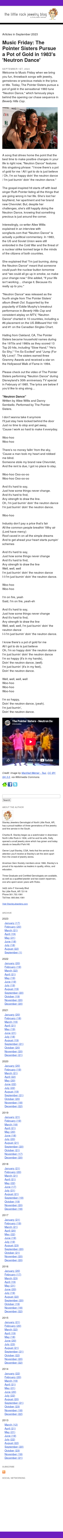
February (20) (13, 926)
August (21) (12, 1143)
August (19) (12, 989)
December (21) (14, 1055)
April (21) (10, 974)
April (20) (10, 1230)
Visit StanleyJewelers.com (15, 903)
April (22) (10, 1077)
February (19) (13, 967)
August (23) (12, 1245)
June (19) (10, 981)
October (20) (12, 1047)
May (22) (10, 1183)
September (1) (13, 952)
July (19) (10, 985)
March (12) (11, 1424)
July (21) (10, 1190)
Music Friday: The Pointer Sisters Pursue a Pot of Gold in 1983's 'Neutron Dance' (29, 51)
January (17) (12, 923)
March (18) (11, 1124)
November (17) (14, 1154)
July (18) (10, 945)
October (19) (12, 996)
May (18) (10, 1337)
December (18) (14, 1209)
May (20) (10, 1080)
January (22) (12, 1373)
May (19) (10, 978)
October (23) (12, 1406)
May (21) (10, 938)
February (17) (13, 1274)
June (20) (10, 1289)
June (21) (10, 1033)
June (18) (10, 941)
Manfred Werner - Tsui (34, 773)
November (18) (14, 1102)
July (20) (10, 1139)
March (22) (11, 970)
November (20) (14, 1000)
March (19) (11, 1022)
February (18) (13, 1018)
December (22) (14, 1106)
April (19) (10, 934)
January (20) (12, 963)
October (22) (12, 1355)
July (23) (10, 1344)
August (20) (12, 1399)
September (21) (14, 1044)
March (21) (11, 930)
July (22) (10, 1088)
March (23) (11, 1278)
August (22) (12, 949)
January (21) (12, 1117)
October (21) (12, 1150)
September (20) (14, 993)
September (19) (14, 1197)
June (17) (10, 1187)
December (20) (14, 1003)
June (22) (10, 1084)
